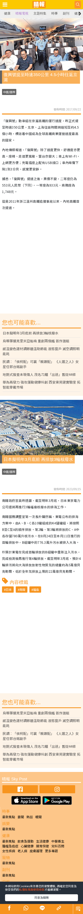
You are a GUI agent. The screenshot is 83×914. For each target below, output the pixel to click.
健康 (7, 13)
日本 (9, 589)
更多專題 (51, 850)
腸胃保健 (42, 846)
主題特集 (39, 13)
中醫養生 (57, 841)
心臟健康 (27, 846)
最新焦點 (8, 816)
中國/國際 (9, 92)
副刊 (66, 13)
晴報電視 (22, 13)
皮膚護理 (36, 850)
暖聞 (38, 816)
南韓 (22, 589)
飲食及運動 (26, 841)
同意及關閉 (41, 897)
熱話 (29, 816)
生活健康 (42, 841)
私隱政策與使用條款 (32, 889)
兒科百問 (57, 846)
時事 (54, 13)
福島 (36, 589)
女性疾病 (8, 850)
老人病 (22, 850)
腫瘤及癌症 (10, 846)
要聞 (21, 816)
